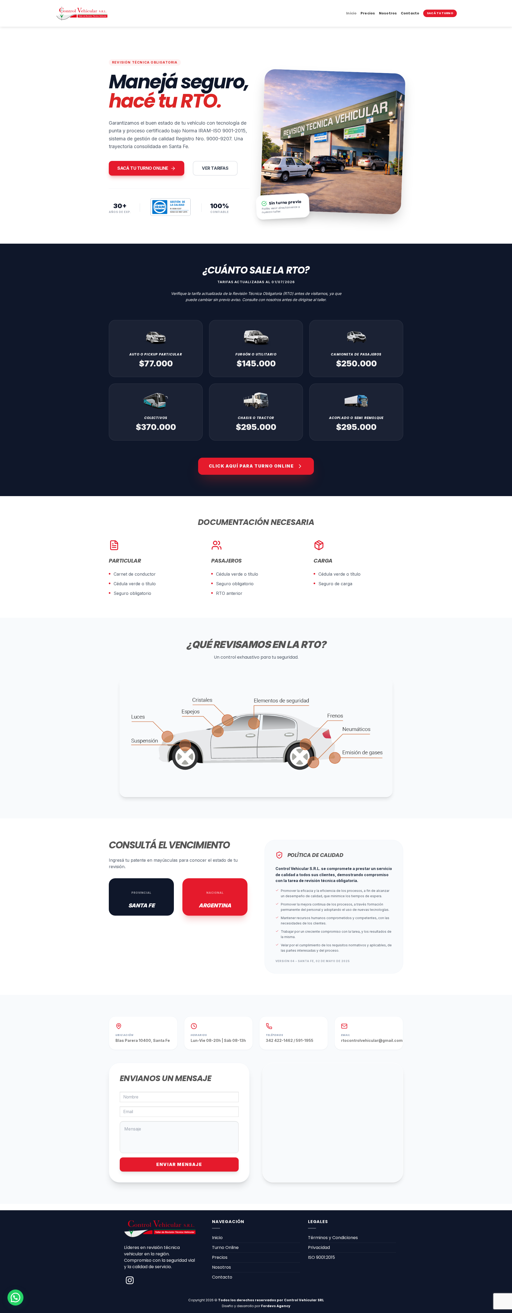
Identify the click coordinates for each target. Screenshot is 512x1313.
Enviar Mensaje (179, 1164)
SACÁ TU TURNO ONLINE (142, 168)
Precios (368, 13)
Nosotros (388, 13)
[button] (15, 1298)
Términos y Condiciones (333, 1238)
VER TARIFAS (215, 168)
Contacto (410, 13)
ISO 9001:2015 (321, 1257)
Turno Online (225, 1247)
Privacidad (319, 1247)
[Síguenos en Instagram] (130, 1281)
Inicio (351, 13)
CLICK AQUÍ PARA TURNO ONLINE (251, 466)
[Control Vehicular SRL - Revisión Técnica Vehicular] (82, 13)
